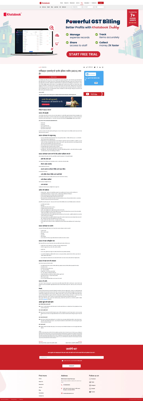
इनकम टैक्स (56, 7)
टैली (60, 7)
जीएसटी (48, 7)
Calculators (86, 3)
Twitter (92, 382)
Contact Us (94, 3)
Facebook (93, 378)
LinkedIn (93, 388)
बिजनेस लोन (64, 7)
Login (101, 3)
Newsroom (72, 3)
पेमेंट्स (52, 7)
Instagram (93, 385)
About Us (66, 3)
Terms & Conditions (4, 399)
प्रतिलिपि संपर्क (89, 67)
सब (40, 7)
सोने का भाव (44, 7)
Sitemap (21, 399)
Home (61, 3)
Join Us (77, 3)
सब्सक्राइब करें (71, 366)
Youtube (93, 391)
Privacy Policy (14, 399)
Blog (82, 3)
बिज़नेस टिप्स (75, 7)
